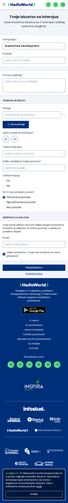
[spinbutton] (34, 168)
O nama (34, 320)
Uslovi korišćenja (34, 329)
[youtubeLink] (29, 364)
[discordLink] (48, 364)
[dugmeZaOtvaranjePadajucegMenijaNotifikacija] (55, 4)
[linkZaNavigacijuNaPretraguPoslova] (48, 4)
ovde (39, 486)
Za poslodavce (34, 325)
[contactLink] (57, 364)
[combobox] (34, 153)
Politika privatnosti (34, 334)
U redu (34, 494)
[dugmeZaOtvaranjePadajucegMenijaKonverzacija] (62, 4)
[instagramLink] (20, 364)
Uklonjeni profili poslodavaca (34, 339)
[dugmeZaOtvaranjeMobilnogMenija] (4, 4)
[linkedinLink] (38, 364)
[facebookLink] (11, 364)
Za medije (34, 343)
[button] (63, 166)
